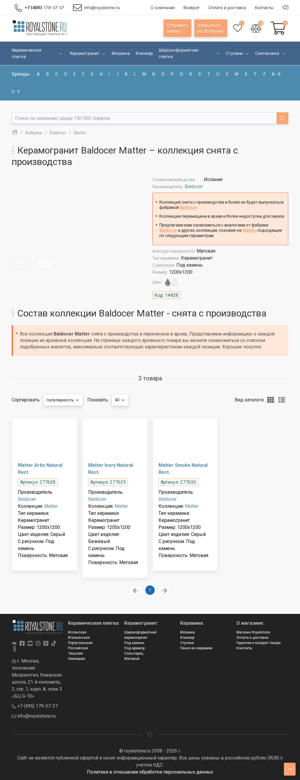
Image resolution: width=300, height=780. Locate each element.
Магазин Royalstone (253, 632)
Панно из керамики (196, 648)
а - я (276, 74)
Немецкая (76, 659)
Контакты (244, 648)
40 (117, 400)
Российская (78, 648)
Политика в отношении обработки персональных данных (150, 772)
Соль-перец (133, 653)
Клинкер (187, 638)
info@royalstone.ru (36, 716)
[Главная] (15, 132)
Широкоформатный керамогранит (140, 635)
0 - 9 (16, 91)
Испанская (77, 632)
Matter (248, 230)
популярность (61, 400)
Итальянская (79, 638)
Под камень (134, 643)
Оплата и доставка (252, 638)
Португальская (80, 643)
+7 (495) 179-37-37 (37, 706)
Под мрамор (134, 648)
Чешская (75, 653)
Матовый (131, 659)
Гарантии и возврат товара (258, 643)
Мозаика (187, 632)
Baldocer (194, 186)
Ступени (187, 643)
